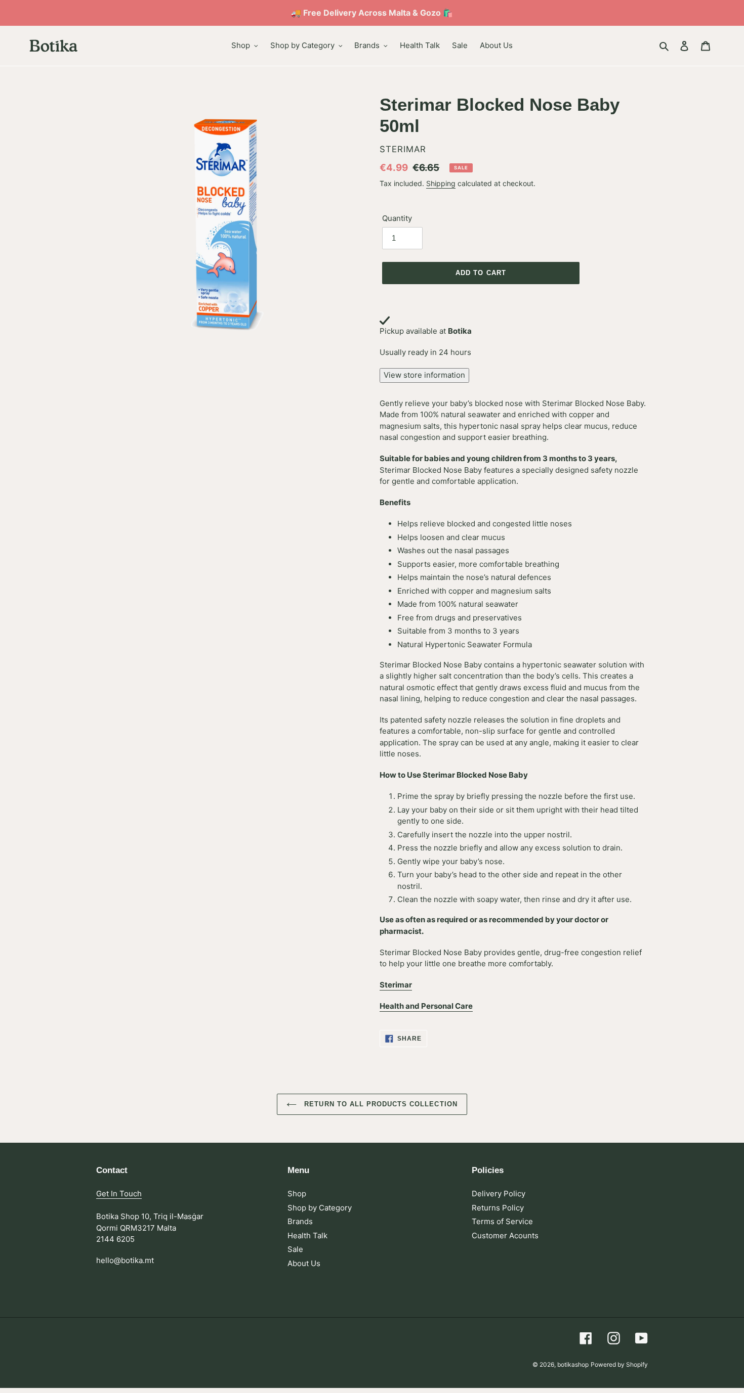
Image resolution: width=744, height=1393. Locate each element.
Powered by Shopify (619, 1364)
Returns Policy (498, 1207)
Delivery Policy (498, 1193)
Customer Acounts (505, 1235)
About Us (303, 1263)
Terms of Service (502, 1221)
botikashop (573, 1364)
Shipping (441, 183)
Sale (295, 1249)
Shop (296, 1193)
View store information (424, 375)
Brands (300, 1221)
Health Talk (307, 1235)
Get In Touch (119, 1193)
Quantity (397, 218)
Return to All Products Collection (379, 1104)
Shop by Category (319, 1207)
